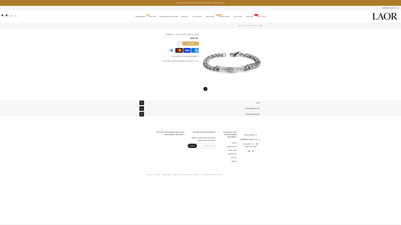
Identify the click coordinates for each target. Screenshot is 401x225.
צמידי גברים (189, 61)
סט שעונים (184, 16)
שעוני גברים (238, 16)
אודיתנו (234, 143)
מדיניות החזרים (232, 146)
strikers (250, 132)
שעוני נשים (250, 16)
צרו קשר (234, 161)
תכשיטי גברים (197, 16)
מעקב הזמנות (232, 150)
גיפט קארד (151, 15)
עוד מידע (234, 157)
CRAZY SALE (260, 15)
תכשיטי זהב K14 (222, 15)
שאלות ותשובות (140, 16)
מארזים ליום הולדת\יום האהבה (168, 16)
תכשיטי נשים (210, 16)
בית (260, 25)
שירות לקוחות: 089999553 (389, 8)
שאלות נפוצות (232, 154)
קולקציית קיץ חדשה (178, 61)
